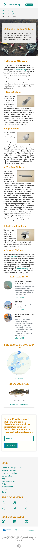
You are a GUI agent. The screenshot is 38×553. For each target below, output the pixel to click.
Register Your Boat (9, 470)
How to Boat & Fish (9, 473)
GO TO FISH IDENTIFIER (19, 405)
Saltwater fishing (20, 70)
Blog (3, 478)
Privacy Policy (7, 487)
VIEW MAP (19, 378)
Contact (5, 489)
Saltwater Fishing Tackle (10, 14)
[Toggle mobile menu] (35, 4)
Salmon (14, 256)
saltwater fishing (22, 268)
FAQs (4, 484)
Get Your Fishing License (11, 468)
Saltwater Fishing (7, 11)
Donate (4, 492)
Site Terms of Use (8, 481)
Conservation (7, 476)
